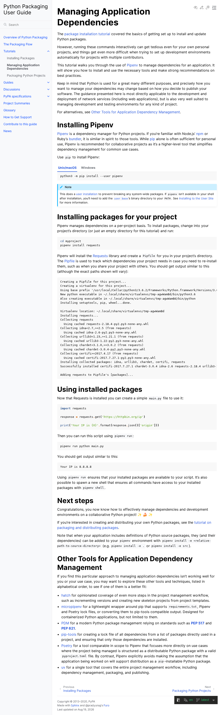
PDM (65, 623)
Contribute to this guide (20, 124)
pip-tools (68, 634)
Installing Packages (20, 58)
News (7, 131)
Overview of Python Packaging (25, 37)
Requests (100, 256)
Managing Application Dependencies (23, 66)
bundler (75, 139)
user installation (87, 194)
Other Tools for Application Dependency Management (135, 112)
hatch (65, 595)
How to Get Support (17, 117)
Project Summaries (16, 103)
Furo (106, 705)
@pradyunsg (93, 705)
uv (63, 667)
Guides (8, 82)
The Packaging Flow (17, 44)
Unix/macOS (67, 167)
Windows (88, 167)
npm (199, 133)
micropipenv (71, 606)
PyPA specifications (17, 96)
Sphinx (75, 705)
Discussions (11, 89)
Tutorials (9, 51)
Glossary (9, 110)
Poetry (66, 645)
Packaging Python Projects (26, 75)
